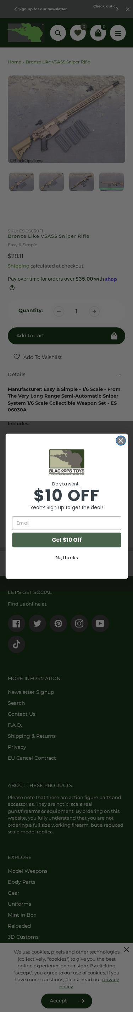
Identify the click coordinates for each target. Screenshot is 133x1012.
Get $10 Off (66, 539)
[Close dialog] (121, 440)
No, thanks (66, 557)
